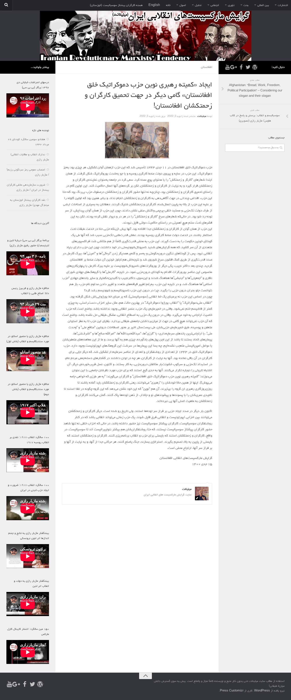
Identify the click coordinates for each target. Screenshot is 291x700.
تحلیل (198, 5)
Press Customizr (231, 691)
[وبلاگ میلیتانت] (254, 67)
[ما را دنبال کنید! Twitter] (248, 67)
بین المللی (263, 5)
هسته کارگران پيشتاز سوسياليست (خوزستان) (116, 5)
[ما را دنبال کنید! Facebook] (241, 67)
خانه (168, 5)
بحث (245, 5)
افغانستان (206, 67)
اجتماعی (214, 5)
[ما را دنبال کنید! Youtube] (227, 67)
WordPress (262, 691)
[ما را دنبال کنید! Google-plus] (234, 67)
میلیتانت (201, 116)
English (154, 5)
